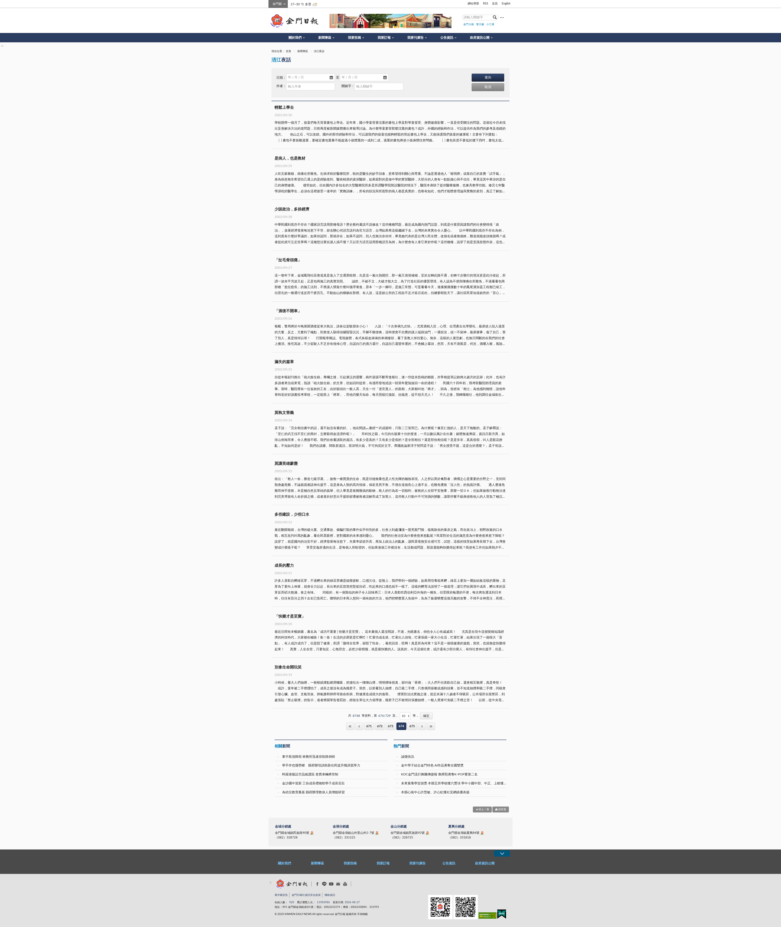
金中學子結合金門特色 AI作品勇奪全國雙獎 (432, 765)
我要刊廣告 (415, 37)
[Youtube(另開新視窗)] (331, 884)
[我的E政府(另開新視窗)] (501, 915)
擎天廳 (480, 24)
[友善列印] (345, 884)
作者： (281, 86)
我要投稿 (354, 37)
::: (270, 3)
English (506, 3)
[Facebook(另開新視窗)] (317, 884)
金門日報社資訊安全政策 (306, 895)
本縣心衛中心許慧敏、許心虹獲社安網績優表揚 (435, 792)
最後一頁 (431, 726)
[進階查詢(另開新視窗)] (502, 17)
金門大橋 (468, 24)
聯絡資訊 (330, 895)
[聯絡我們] (338, 884)
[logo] (293, 21)
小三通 (490, 24)
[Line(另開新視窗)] (324, 884)
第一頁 (350, 726)
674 (401, 726)
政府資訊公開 (480, 37)
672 (380, 726)
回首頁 (502, 809)
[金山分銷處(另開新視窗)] (427, 833)
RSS (485, 3)
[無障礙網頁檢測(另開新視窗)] (487, 916)
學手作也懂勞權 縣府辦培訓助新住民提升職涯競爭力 (321, 765)
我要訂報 (384, 37)
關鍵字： (348, 86)
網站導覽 (473, 3)
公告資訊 (446, 37)
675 (412, 726)
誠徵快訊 (407, 756)
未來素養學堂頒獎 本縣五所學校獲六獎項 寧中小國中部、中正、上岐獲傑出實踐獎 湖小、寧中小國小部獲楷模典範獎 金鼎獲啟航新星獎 (454, 783)
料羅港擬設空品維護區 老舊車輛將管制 (310, 774)
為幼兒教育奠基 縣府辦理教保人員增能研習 (313, 792)
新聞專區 (324, 37)
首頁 (495, 3)
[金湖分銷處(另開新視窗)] (377, 833)
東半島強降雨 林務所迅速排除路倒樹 (308, 756)
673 (390, 726)
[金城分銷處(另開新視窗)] (312, 833)
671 (369, 726)
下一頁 (422, 726)
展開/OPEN (502, 853)
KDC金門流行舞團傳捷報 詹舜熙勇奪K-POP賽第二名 (439, 774)
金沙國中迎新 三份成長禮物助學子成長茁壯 (313, 783)
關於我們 (295, 37)
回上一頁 (359, 726)
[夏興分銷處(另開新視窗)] (482, 833)
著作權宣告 (281, 895)
